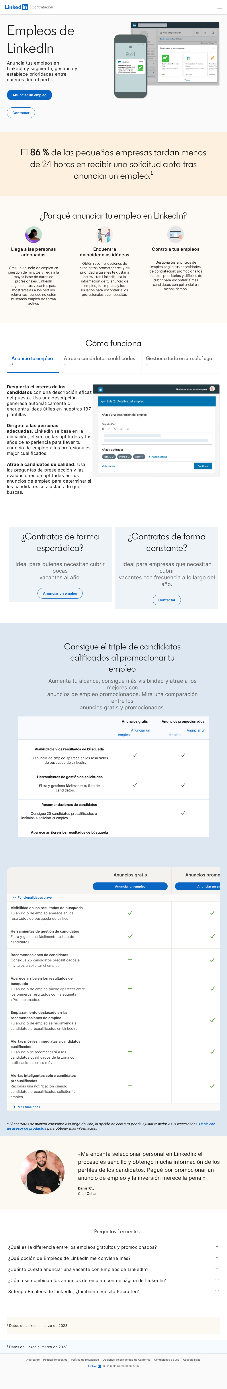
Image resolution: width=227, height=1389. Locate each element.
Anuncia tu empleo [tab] (32, 358)
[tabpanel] (113, 441)
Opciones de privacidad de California (127, 1359)
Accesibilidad (192, 1359)
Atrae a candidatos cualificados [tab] (99, 358)
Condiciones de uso (166, 1359)
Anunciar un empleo (137, 886)
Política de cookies (55, 1359)
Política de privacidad (85, 1359)
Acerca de (33, 1359)
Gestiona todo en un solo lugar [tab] (180, 358)
